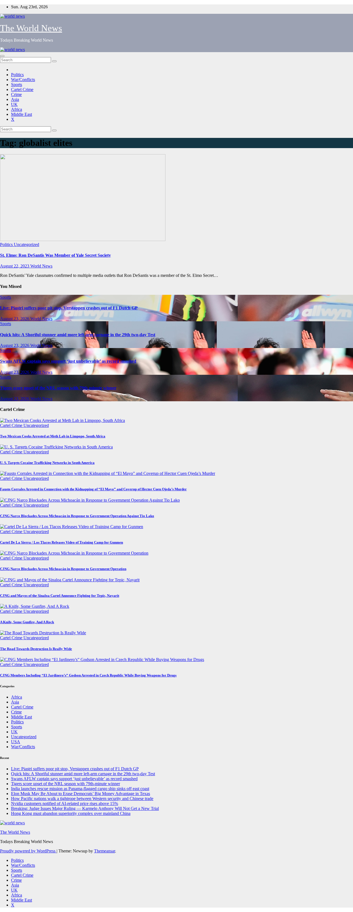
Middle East (21, 114)
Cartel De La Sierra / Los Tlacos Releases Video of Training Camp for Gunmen (61, 542)
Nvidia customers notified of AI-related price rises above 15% (64, 803)
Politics (17, 74)
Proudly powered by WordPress (28, 851)
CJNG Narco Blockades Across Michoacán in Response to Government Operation (63, 569)
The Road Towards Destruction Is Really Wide (36, 649)
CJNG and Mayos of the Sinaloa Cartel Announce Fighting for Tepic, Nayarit (59, 595)
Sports (16, 84)
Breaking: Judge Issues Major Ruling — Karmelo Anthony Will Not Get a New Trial (85, 808)
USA (15, 741)
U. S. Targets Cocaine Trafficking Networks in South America (47, 463)
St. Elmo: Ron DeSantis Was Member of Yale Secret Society (55, 255)
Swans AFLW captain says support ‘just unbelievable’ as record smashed (68, 361)
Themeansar (104, 851)
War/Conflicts (23, 79)
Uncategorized (26, 244)
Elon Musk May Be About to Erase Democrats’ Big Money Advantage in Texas (80, 793)
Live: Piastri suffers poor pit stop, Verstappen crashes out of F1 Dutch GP (69, 308)
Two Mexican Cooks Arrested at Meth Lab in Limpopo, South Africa (52, 436)
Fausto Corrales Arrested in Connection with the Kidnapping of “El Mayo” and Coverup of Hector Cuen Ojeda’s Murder (93, 489)
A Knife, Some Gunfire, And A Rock (27, 622)
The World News (31, 28)
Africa (16, 109)
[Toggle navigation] (2, 56)
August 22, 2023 (15, 266)
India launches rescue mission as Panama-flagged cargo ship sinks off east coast (80, 788)
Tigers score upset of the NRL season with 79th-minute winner (58, 388)
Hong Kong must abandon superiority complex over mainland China (70, 813)
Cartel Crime (22, 89)
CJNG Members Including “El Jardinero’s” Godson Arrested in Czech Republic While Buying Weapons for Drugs (88, 675)
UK (14, 104)
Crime (16, 94)
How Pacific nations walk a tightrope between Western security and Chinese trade (82, 798)
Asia (15, 99)
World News (41, 266)
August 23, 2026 (15, 318)
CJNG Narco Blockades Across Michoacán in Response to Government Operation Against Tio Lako (77, 516)
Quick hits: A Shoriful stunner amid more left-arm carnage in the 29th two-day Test (77, 334)
